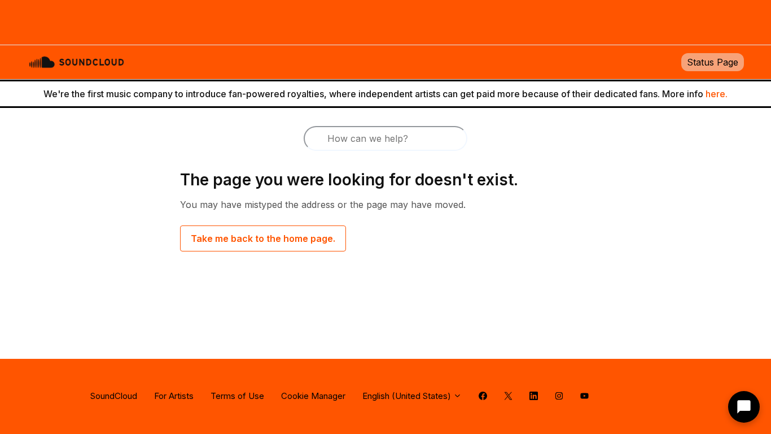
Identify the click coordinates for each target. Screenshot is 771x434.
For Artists (174, 395)
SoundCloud (113, 395)
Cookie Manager (313, 395)
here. (717, 93)
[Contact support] (744, 407)
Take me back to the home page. (263, 238)
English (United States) (407, 395)
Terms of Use (237, 395)
